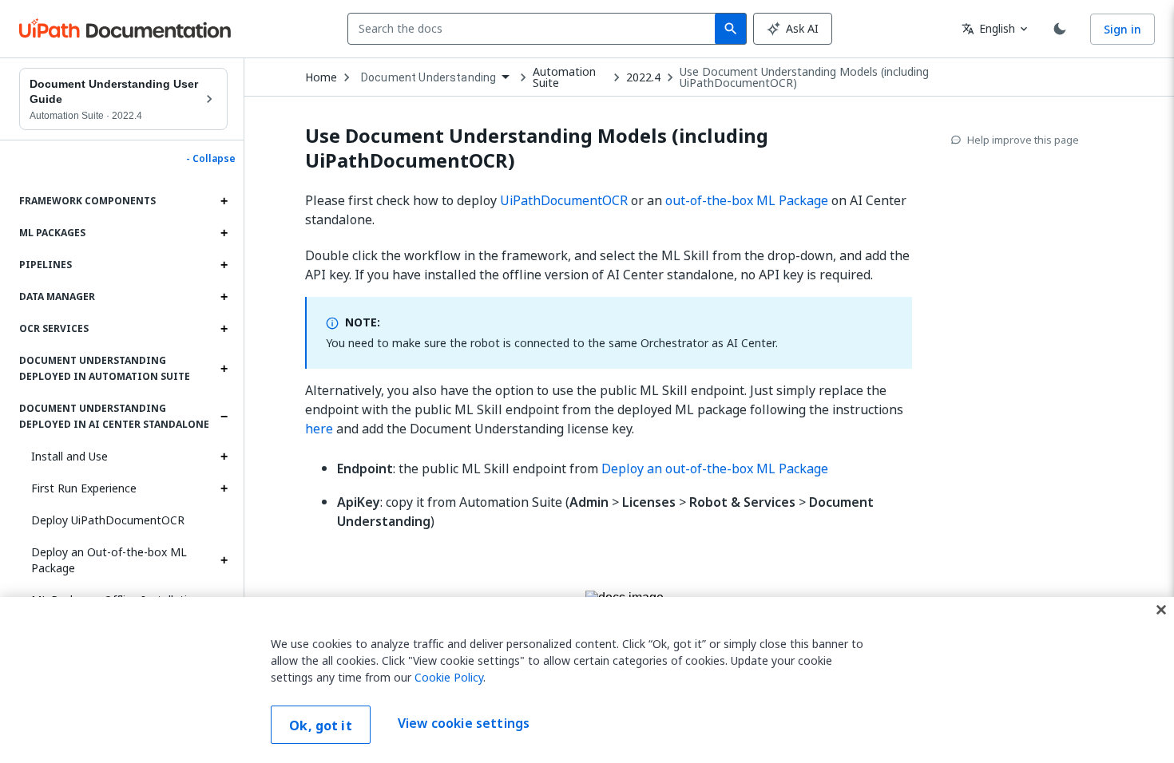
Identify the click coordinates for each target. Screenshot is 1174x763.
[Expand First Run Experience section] (224, 488)
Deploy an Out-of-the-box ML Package (109, 560)
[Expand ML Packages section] (224, 233)
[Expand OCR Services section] (224, 329)
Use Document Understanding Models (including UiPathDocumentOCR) (804, 77)
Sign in (1122, 29)
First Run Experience (84, 488)
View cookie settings (463, 723)
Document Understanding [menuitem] (428, 77)
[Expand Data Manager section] (224, 297)
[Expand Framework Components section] (224, 201)
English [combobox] (988, 28)
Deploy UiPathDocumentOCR (107, 520)
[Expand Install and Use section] (224, 456)
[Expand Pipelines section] (224, 265)
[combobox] (535, 28)
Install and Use (69, 456)
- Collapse (211, 159)
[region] (587, 680)
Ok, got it (320, 725)
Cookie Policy (448, 677)
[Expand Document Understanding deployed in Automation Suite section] (224, 369)
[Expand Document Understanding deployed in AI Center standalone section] (224, 416)
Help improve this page (1023, 140)
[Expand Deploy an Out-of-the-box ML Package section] (224, 560)
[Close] (1161, 610)
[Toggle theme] (1060, 29)
